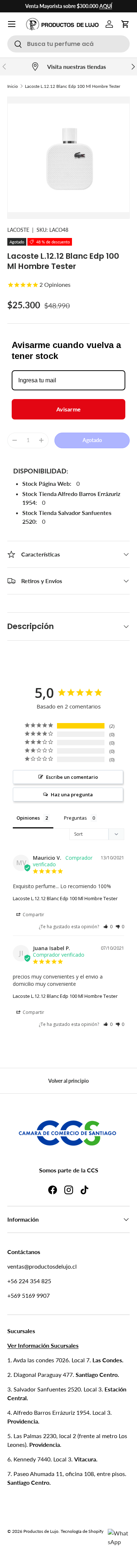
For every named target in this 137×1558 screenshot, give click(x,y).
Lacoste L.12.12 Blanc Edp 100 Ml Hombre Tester (72, 86)
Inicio (12, 86)
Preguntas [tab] (75, 818)
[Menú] (12, 24)
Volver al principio (68, 1081)
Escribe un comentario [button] (72, 777)
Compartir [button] (33, 914)
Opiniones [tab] (28, 818)
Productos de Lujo (40, 1531)
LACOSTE (18, 230)
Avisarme (68, 409)
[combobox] (68, 43)
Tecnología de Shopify (82, 1531)
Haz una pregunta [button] (72, 794)
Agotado (92, 440)
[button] (125, 24)
